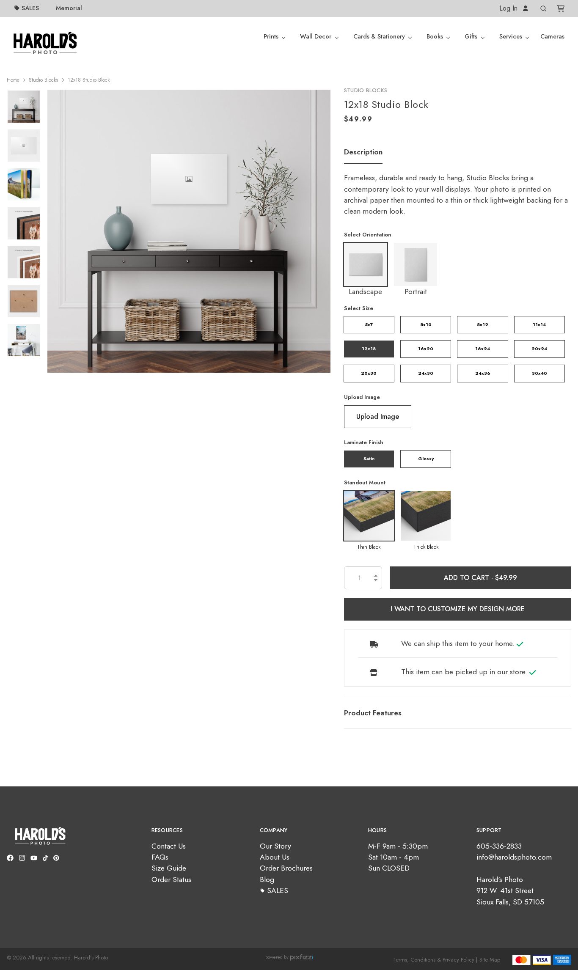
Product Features (373, 712)
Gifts (471, 36)
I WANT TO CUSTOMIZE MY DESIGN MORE (458, 609)
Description (363, 151)
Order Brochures (286, 868)
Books (435, 36)
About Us (274, 857)
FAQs (159, 857)
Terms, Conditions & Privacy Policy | (435, 960)
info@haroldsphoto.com (514, 857)
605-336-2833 (499, 846)
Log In (509, 8)
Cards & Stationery (379, 36)
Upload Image (362, 397)
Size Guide (168, 868)
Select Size (358, 308)
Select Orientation (367, 235)
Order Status (171, 879)
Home (13, 80)
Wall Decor (315, 36)
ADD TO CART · (469, 578)
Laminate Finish (363, 442)
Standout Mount (364, 482)
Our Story (275, 846)
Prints (271, 36)
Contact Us (168, 846)
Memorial (69, 8)
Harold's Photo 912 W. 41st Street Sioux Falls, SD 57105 (510, 890)
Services (510, 36)
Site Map (489, 960)
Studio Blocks (43, 80)
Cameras (552, 36)
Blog (267, 879)
